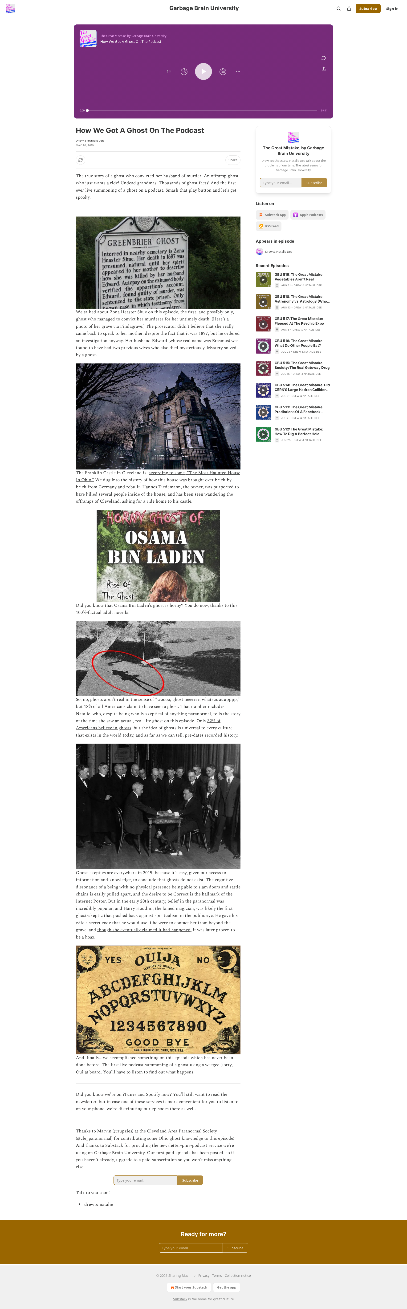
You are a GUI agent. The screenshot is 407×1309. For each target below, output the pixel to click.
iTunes (129, 1094)
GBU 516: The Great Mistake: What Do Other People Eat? (299, 343)
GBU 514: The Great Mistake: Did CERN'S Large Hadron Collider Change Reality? (302, 387)
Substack (114, 1145)
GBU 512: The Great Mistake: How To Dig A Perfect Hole (299, 431)
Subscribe (368, 8)
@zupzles (123, 1131)
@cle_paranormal (94, 1138)
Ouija (81, 1072)
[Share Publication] (349, 8)
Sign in (392, 8)
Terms (217, 1275)
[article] (293, 280)
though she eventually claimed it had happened (144, 930)
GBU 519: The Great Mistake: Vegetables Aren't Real (299, 276)
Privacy (203, 1275)
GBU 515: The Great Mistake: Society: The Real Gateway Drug (302, 365)
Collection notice (238, 1275)
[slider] (202, 110)
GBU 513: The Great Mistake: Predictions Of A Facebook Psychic (299, 409)
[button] (169, 71)
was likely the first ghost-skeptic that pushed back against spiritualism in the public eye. (154, 912)
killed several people (106, 494)
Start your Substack (191, 1287)
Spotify (153, 1094)
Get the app (226, 1287)
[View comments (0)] (323, 58)
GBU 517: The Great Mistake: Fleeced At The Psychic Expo (299, 321)
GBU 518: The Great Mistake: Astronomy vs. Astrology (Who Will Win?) (301, 299)
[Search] (338, 8)
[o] (263, 280)
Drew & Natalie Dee (90, 140)
